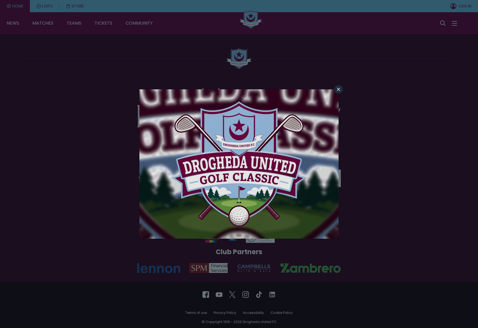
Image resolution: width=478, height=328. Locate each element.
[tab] (338, 89)
